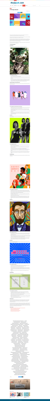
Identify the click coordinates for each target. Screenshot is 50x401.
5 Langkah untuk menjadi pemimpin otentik (15, 309)
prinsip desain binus (13, 327)
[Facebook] (18, 12)
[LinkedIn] (20, 12)
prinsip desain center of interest (25, 327)
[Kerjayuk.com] (17, 3)
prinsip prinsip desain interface (16, 355)
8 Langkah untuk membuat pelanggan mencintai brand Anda (12, 397)
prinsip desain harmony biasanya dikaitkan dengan (23, 334)
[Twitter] (19, 12)
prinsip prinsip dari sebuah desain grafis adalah (20, 346)
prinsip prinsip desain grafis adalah (23, 353)
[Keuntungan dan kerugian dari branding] (20, 394)
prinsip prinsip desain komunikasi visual (16, 356)
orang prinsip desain (27, 324)
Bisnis (18, 5)
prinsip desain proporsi (23, 343)
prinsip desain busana (19, 327)
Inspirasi (26, 5)
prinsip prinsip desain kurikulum (24, 356)
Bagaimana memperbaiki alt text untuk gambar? (15, 308)
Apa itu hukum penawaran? (19, 0)
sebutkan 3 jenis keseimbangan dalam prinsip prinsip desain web (20, 371)
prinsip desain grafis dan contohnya (23, 333)
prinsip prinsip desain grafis (16, 353)
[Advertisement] (20, 30)
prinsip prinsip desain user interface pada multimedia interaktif (20, 364)
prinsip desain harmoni (14, 334)
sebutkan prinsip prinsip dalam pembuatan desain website (20, 372)
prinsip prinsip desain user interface (20, 363)
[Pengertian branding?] (20, 384)
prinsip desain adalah (25, 325)
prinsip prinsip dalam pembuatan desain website (20, 345)
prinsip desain (20, 325)
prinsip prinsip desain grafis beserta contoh (15, 354)
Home (10, 5)
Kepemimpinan (15, 5)
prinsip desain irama (14, 336)
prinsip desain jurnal (26, 336)
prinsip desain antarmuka (14, 326)
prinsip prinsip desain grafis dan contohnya (25, 354)
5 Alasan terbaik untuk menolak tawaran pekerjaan (15, 310)
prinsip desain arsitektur (20, 326)
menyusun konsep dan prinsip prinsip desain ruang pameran (17, 324)
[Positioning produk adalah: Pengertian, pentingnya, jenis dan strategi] (27, 394)
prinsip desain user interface (18, 344)
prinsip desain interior (26, 335)
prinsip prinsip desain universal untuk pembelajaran (20, 362)
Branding (24, 5)
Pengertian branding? (15, 383)
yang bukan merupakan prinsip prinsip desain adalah (20, 374)
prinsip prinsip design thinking (24, 365)
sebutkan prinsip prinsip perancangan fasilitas (20, 373)
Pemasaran (21, 5)
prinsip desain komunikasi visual (23, 337)
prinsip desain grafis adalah (15, 333)
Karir (12, 5)
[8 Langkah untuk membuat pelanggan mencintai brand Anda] (13, 394)
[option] (20, 384)
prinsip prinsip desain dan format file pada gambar (16, 352)
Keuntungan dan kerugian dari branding (20, 396)
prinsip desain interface (19, 335)
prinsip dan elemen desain (15, 325)
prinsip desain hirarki (14, 335)
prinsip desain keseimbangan (16, 337)
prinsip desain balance (26, 326)
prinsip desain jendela (20, 336)
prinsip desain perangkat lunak (17, 343)
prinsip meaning (23, 344)
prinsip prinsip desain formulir (26, 352)
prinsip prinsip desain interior (24, 355)
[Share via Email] (21, 12)
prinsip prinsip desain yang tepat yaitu (16, 365)
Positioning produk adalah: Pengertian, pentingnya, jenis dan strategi (26, 397)
